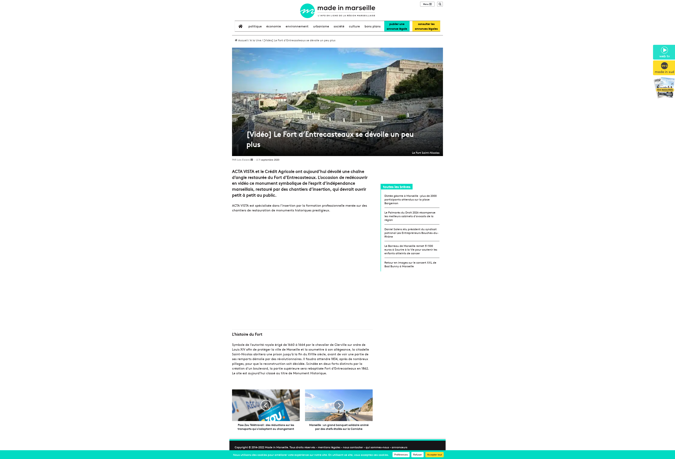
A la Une (255, 40)
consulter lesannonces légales (426, 26)
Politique (255, 26)
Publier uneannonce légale (397, 26)
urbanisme (321, 26)
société (339, 26)
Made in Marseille (276, 447)
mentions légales (329, 447)
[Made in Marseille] (337, 11)
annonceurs (399, 447)
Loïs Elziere (243, 159)
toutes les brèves (396, 186)
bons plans (373, 26)
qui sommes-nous (377, 447)
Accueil (242, 40)
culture (354, 26)
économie (273, 26)
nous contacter (353, 447)
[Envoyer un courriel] (251, 159)
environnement (297, 26)
